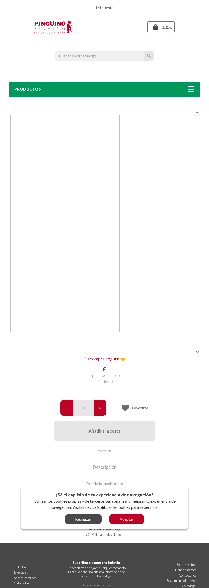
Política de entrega (107, 529)
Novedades (20, 572)
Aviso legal (189, 586)
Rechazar (83, 519)
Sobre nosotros (187, 565)
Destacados (20, 583)
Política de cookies (113, 507)
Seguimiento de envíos (182, 581)
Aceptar (127, 519)
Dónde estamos (186, 570)
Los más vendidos (24, 578)
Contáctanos (188, 575)
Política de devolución (107, 534)
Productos (19, 567)
